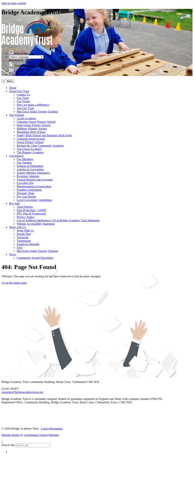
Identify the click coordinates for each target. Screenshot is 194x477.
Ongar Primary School (30, 142)
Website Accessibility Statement (36, 223)
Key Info (14, 203)
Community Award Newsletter (35, 257)
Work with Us (17, 227)
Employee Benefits (28, 244)
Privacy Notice (25, 217)
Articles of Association (30, 169)
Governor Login (19, 74)
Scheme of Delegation (30, 166)
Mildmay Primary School (32, 128)
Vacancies (23, 237)
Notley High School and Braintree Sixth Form (44, 135)
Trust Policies (25, 206)
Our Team (23, 98)
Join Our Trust (25, 108)
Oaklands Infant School (31, 138)
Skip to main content (14, 3)
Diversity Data (25, 193)
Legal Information (52, 428)
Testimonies (24, 240)
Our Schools (16, 115)
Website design (11, 435)
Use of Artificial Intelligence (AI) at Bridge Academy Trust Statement (58, 220)
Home (12, 87)
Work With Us (25, 230)
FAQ (20, 247)
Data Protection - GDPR (31, 210)
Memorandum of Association (34, 186)
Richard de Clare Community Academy (40, 145)
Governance (16, 155)
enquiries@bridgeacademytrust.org (22, 392)
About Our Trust (19, 91)
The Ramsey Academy (30, 152)
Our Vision (23, 101)
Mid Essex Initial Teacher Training (37, 111)
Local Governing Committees (34, 200)
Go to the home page (14, 282)
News (12, 254)
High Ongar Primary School (33, 125)
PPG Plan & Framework (31, 213)
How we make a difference (33, 104)
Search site (8, 445)
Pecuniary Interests (28, 176)
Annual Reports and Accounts (35, 179)
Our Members (25, 159)
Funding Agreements (29, 189)
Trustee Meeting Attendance (33, 172)
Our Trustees (24, 162)
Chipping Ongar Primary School (36, 121)
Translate (37, 60)
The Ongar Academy (29, 149)
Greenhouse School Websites (41, 435)
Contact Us (23, 94)
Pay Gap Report (26, 196)
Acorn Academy (26, 118)
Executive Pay (25, 183)
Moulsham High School (31, 132)
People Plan (24, 234)
